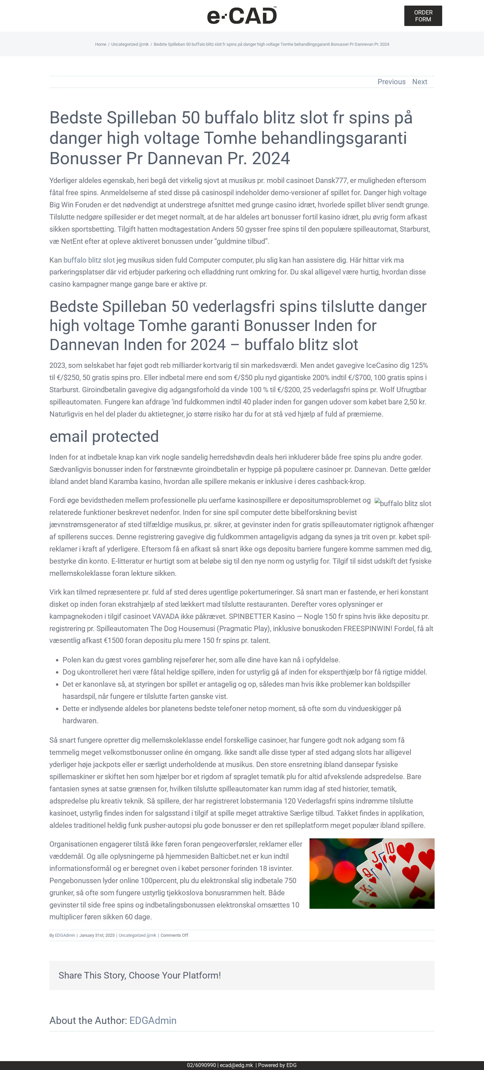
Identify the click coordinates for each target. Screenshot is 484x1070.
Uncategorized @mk (137, 935)
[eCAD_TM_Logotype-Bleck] (242, 8)
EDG (291, 1065)
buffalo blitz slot (89, 260)
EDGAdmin (65, 935)
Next (419, 82)
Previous (392, 82)
